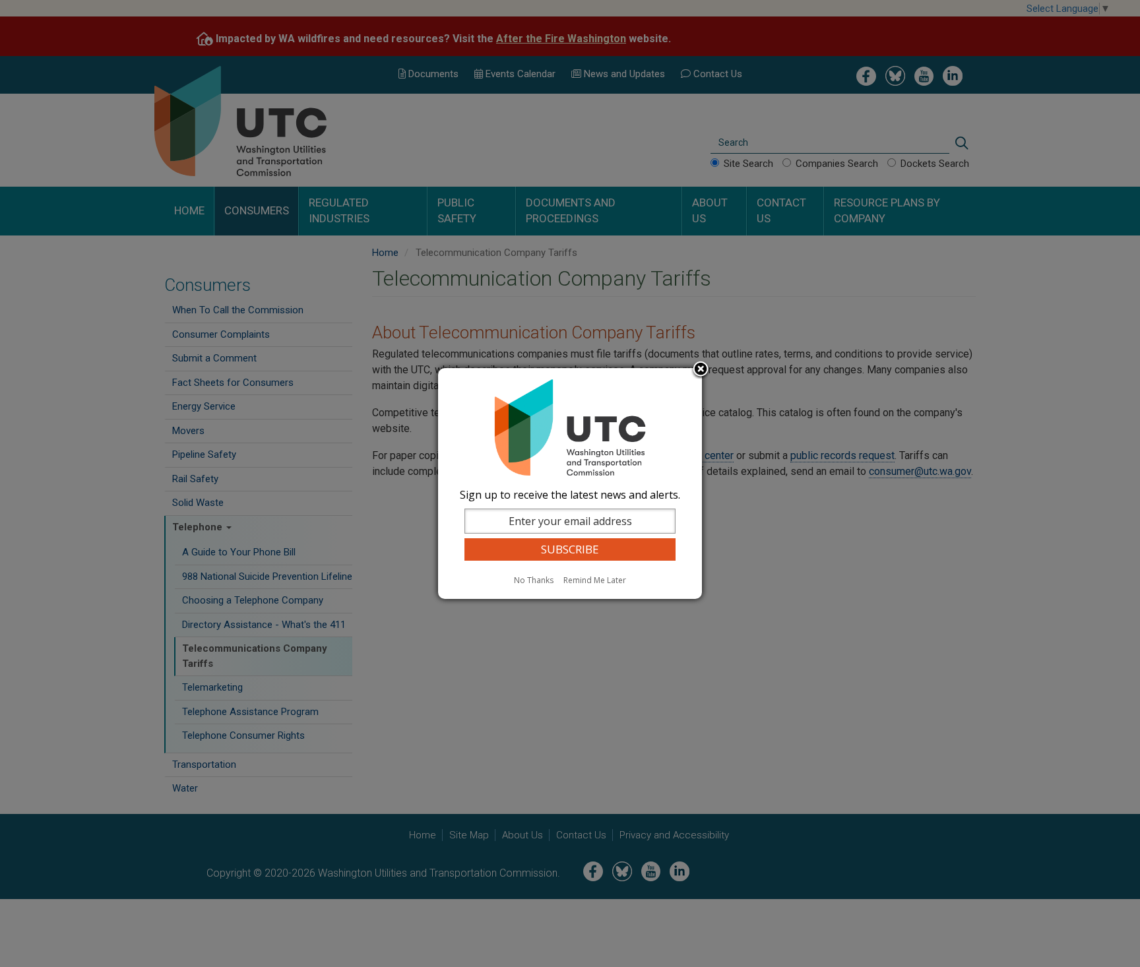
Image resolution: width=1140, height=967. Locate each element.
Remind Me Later (594, 580)
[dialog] (570, 483)
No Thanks (534, 580)
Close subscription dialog (701, 370)
